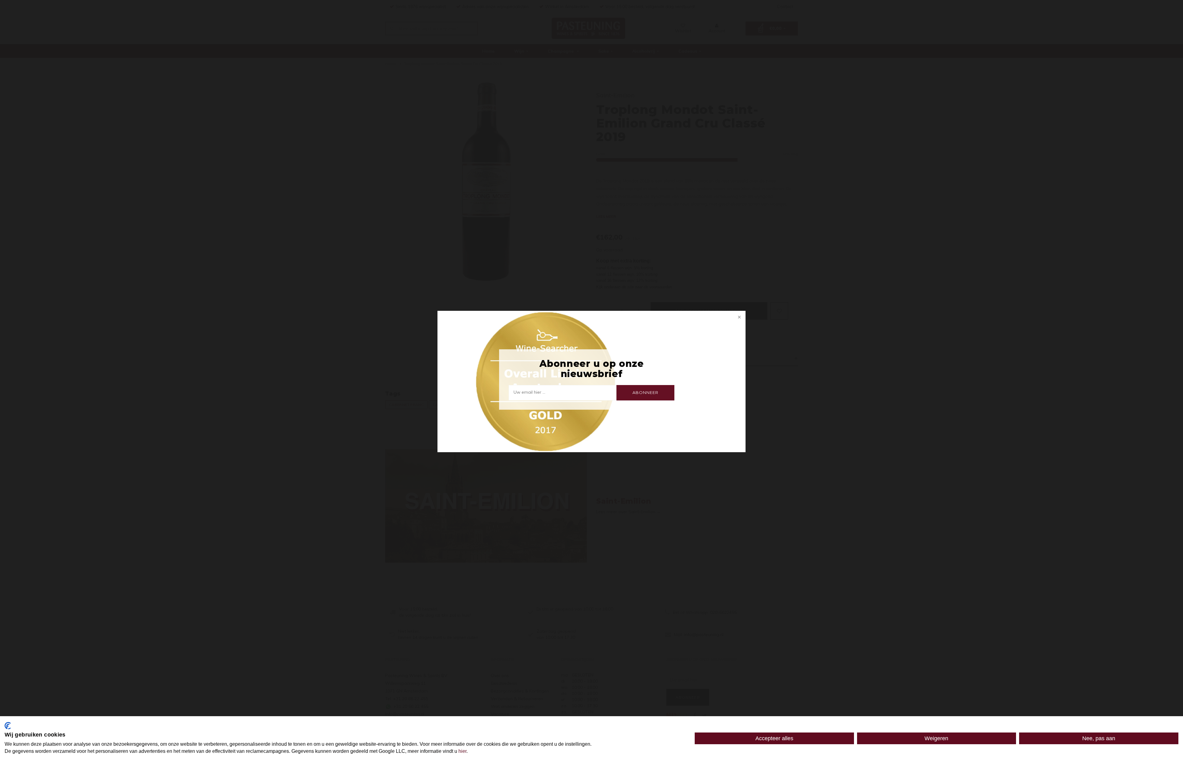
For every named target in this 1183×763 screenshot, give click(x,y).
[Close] (739, 317)
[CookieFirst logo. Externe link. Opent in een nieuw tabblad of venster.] (8, 725)
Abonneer (645, 392)
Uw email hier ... (529, 392)
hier (462, 751)
